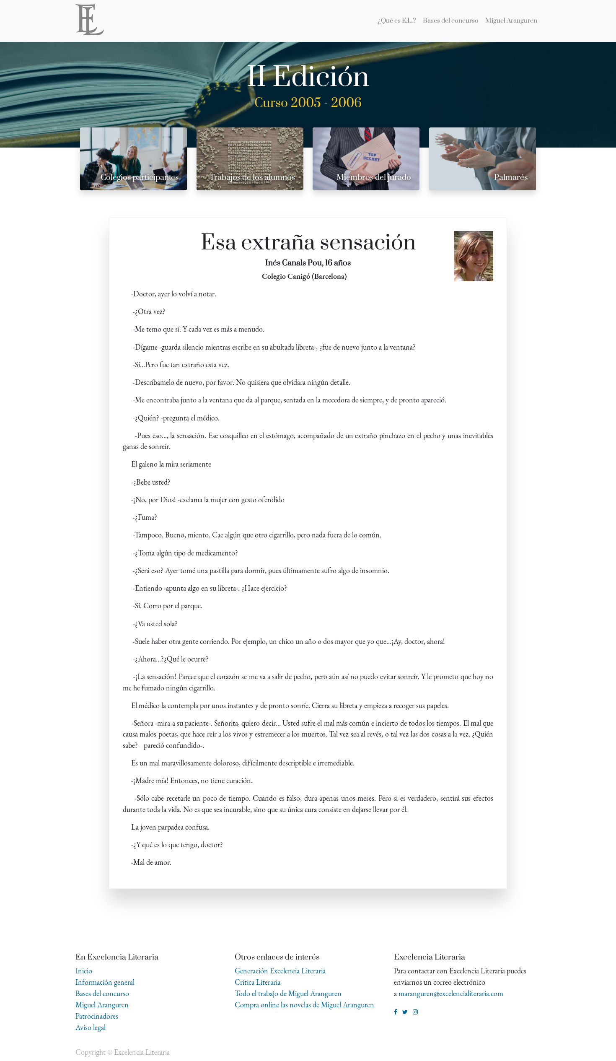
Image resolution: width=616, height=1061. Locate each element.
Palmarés (511, 177)
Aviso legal (90, 1027)
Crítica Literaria (257, 982)
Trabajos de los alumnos (252, 177)
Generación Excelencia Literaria (280, 970)
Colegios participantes (140, 177)
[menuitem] (396, 21)
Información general (105, 982)
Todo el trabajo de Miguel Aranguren (288, 993)
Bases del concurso (102, 993)
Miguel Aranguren (102, 1004)
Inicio (83, 970)
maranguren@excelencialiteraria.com (451, 993)
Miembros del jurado (373, 177)
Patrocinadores (96, 1016)
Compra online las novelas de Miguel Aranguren (304, 1004)
